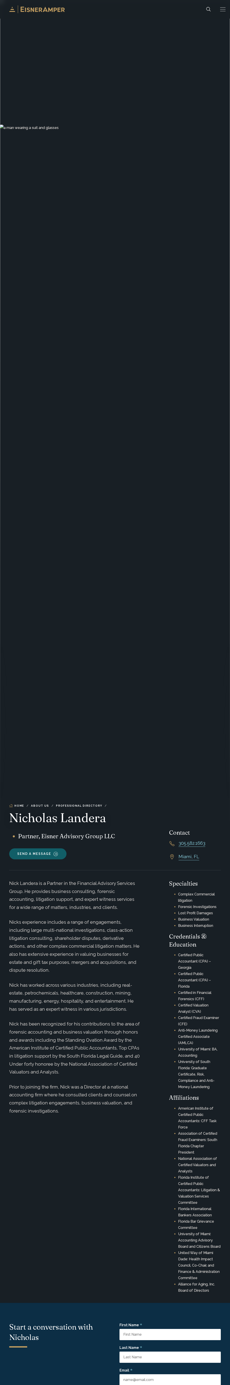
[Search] (208, 9)
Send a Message (34, 854)
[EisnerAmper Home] (37, 9)
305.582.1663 (192, 843)
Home (19, 805)
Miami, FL (189, 856)
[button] (223, 9)
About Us (40, 805)
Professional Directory (79, 805)
